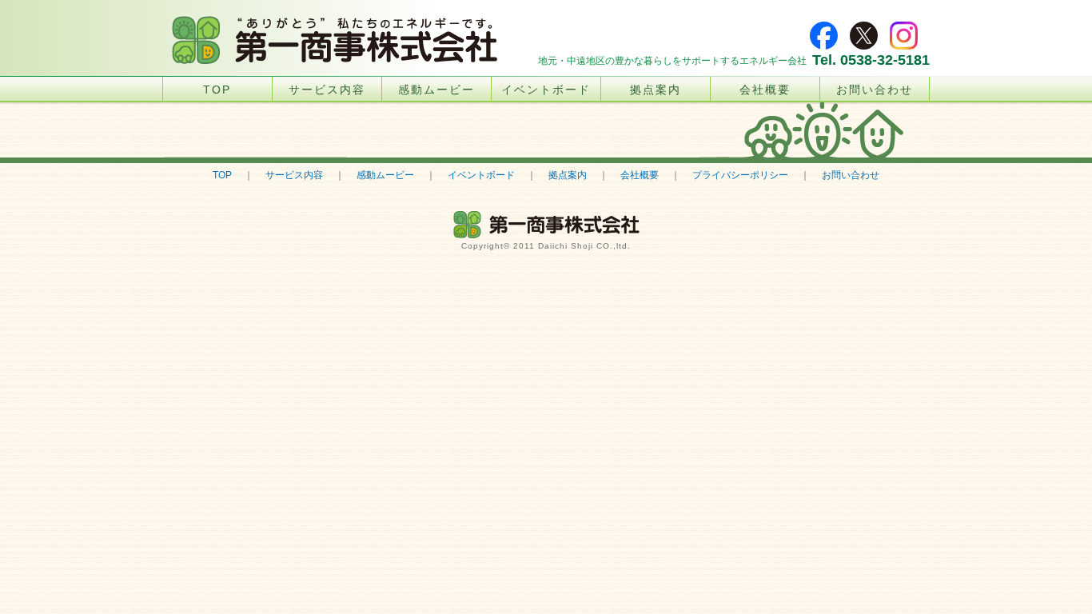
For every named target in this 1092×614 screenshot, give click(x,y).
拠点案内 (655, 89)
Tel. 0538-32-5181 (871, 60)
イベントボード (546, 89)
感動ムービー (436, 89)
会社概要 (765, 89)
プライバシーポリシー (740, 175)
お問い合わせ (874, 89)
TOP (217, 89)
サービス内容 (327, 89)
